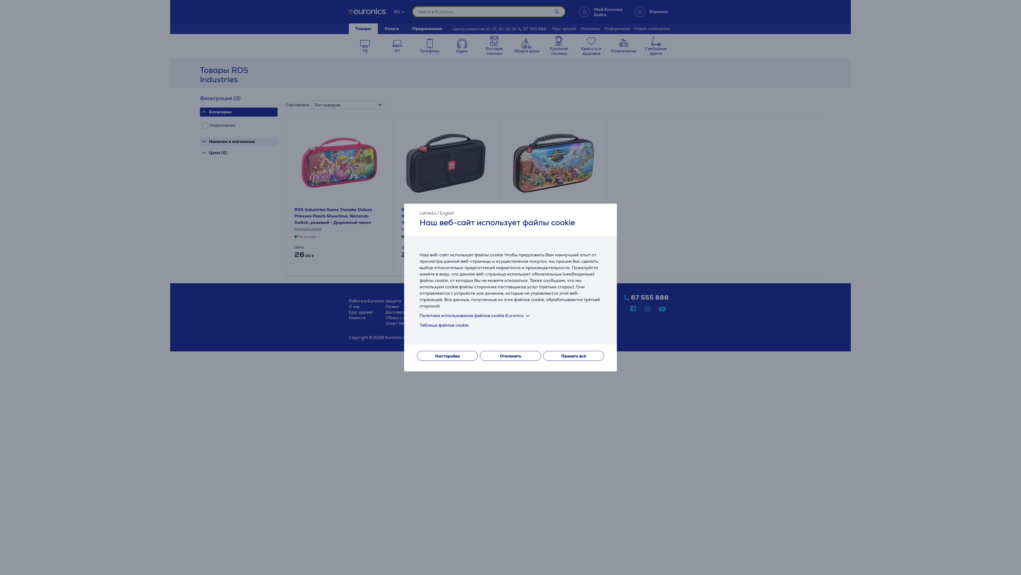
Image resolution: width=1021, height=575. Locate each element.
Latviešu (428, 213)
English (447, 213)
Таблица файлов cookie (444, 325)
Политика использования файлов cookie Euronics (472, 315)
